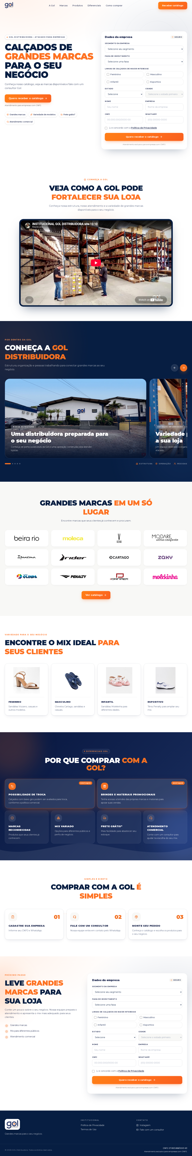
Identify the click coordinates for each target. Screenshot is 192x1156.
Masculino (156, 74)
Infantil (114, 82)
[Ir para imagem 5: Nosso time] (19, 463)
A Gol (52, 5)
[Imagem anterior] (174, 367)
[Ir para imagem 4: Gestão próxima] (17, 463)
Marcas (64, 5)
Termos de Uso (88, 1129)
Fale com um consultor (152, 1129)
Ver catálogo (94, 595)
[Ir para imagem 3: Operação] (15, 463)
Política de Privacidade (144, 127)
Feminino (115, 74)
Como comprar (114, 5)
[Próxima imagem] (183, 367)
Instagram (145, 1125)
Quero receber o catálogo (26, 98)
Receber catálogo (172, 5)
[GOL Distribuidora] (9, 5)
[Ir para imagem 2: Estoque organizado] (12, 463)
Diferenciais (94, 5)
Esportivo (155, 82)
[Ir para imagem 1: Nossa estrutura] (8, 463)
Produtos (77, 5)
